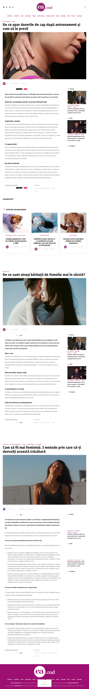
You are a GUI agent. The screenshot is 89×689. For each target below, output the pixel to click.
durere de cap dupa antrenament (42, 188)
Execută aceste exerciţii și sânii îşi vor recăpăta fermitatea (73, 241)
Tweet (17, 335)
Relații (34, 16)
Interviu (69, 352)
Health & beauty (41, 16)
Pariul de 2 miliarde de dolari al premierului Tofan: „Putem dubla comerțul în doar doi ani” (76, 110)
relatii (53, 422)
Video (68, 16)
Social (22, 16)
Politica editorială (73, 683)
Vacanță (73, 16)
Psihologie (63, 16)
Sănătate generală (44, 235)
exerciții (54, 188)
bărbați (36, 422)
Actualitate (16, 16)
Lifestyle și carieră (50, 16)
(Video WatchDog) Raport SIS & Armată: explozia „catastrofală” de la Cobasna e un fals (76, 138)
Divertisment (28, 16)
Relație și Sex (6, 271)
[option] (15, 234)
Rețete (57, 16)
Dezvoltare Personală (15, 444)
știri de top (77, 134)
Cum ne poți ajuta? (16, 683)
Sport (13, 21)
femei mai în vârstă (45, 422)
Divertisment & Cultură (11, 235)
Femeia (23, 444)
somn (36, 191)
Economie (77, 105)
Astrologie (79, 16)
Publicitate (9, 16)
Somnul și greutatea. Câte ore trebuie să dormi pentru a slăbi (15, 241)
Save (24, 252)
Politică (75, 352)
